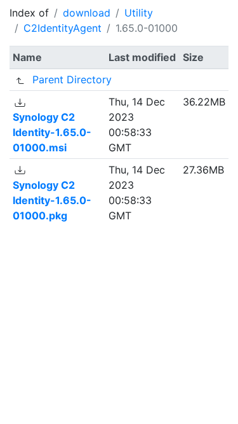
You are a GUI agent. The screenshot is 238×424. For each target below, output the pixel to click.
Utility (138, 12)
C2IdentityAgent (62, 28)
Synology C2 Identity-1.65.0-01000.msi (52, 132)
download (86, 12)
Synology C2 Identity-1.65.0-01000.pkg (52, 200)
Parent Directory (72, 79)
